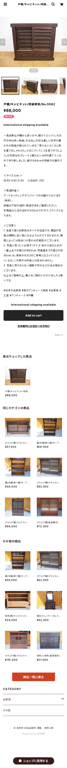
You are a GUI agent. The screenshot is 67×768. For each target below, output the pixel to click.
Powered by (29, 733)
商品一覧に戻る (33, 677)
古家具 (7, 699)
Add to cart (33, 315)
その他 (6, 710)
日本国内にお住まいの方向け (34, 326)
